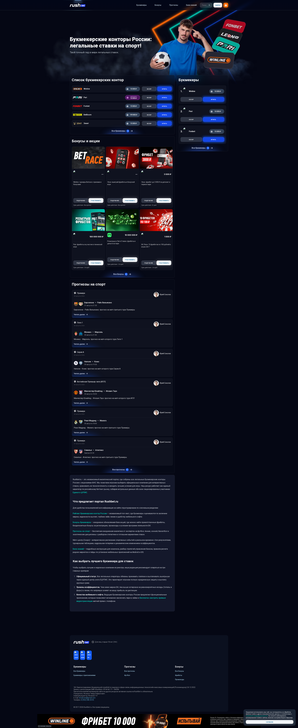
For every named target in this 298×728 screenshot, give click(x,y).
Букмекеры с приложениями (84, 675)
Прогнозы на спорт (81, 531)
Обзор (149, 89)
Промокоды (179, 679)
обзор (191, 99)
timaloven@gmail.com (87, 698)
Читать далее (79, 314)
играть (213, 99)
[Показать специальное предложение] (226, 5)
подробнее (80, 200)
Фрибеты (178, 675)
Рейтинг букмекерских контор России (90, 513)
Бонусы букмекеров (82, 522)
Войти (217, 5)
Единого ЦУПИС (80, 492)
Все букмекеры (120, 131)
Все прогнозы (120, 469)
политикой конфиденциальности (257, 716)
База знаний (78, 549)
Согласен (269, 722)
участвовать (96, 200)
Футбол (127, 675)
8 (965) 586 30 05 (87, 700)
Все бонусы (120, 274)
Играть (164, 89)
